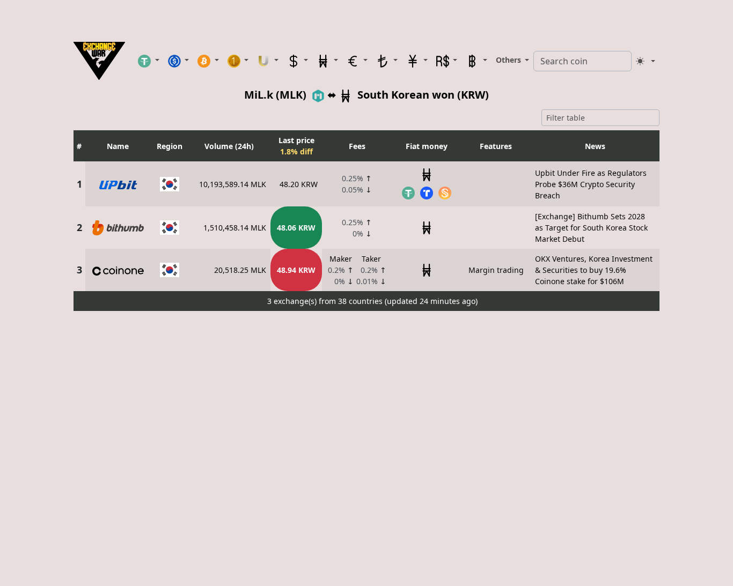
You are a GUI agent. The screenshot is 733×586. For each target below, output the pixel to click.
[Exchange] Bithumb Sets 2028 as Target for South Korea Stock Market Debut (591, 227)
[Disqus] (366, 449)
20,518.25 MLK (240, 270)
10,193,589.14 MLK (232, 184)
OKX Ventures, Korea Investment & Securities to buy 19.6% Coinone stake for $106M (594, 270)
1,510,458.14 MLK (234, 227)
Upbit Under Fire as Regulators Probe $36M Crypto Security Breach (591, 184)
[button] (149, 60)
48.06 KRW (296, 227)
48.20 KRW (299, 184)
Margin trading (496, 270)
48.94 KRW (296, 270)
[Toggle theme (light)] (645, 61)
